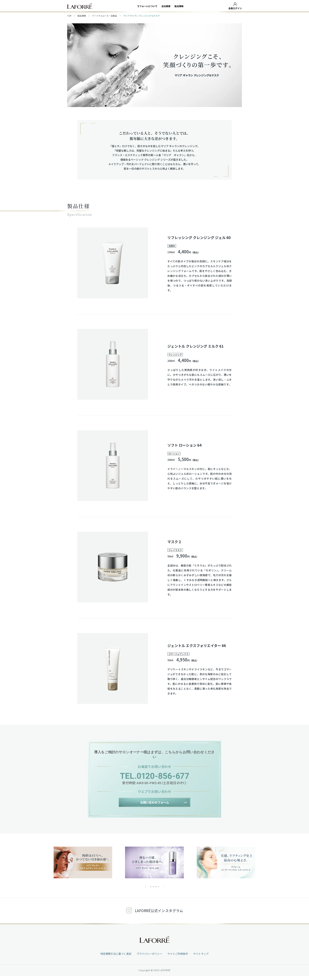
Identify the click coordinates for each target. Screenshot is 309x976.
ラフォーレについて (147, 6)
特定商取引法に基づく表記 (115, 954)
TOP (69, 15)
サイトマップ (201, 954)
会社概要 (165, 6)
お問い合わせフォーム (154, 802)
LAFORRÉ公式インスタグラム (159, 910)
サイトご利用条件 (177, 954)
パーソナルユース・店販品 (104, 15)
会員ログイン (235, 8)
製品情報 (178, 6)
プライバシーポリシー (149, 954)
